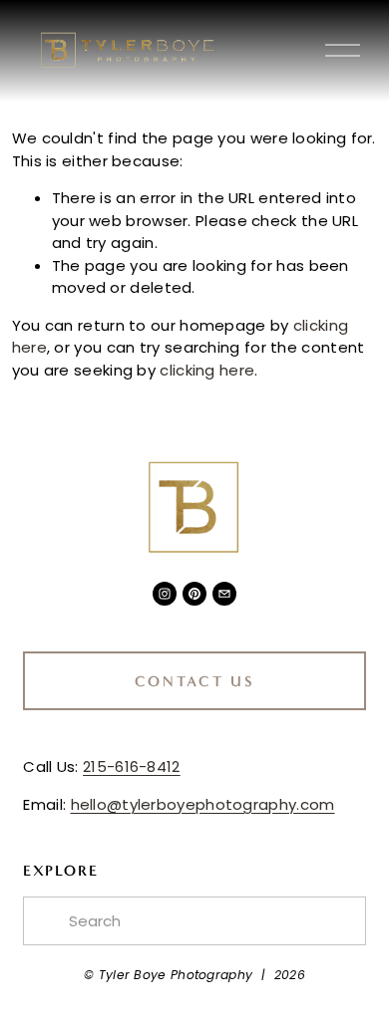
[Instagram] (165, 594)
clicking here (207, 370)
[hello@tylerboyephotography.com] (224, 594)
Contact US (195, 681)
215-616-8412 (132, 766)
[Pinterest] (194, 594)
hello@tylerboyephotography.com (203, 804)
